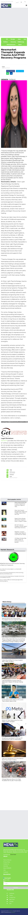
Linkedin (11, 901)
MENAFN (4, 79)
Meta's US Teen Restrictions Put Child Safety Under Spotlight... (12, 721)
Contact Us (6, 864)
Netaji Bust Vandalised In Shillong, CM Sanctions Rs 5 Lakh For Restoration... (12, 738)
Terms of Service (7, 860)
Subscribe (15, 887)
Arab (19, 39)
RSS (10, 903)
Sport (19, 44)
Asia (24, 39)
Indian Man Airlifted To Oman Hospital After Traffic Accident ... (12, 661)
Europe (12, 39)
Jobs (4, 870)
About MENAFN (7, 868)
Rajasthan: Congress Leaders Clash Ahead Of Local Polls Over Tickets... (20, 533)
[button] (21, 2)
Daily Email (11, 899)
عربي (17, 2)
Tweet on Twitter (20, 71)
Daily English (7, 878)
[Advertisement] (14, 22)
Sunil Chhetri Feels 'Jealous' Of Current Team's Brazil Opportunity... (12, 700)
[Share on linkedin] (11, 73)
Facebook (11, 893)
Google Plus (12, 897)
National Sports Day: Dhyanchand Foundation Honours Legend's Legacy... (12, 619)
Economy (13, 42)
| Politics (5, 42)
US (5, 39)
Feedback (5, 872)
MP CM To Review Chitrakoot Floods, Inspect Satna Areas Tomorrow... (21, 526)
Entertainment (9, 44)
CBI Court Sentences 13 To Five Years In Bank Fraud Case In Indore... (12, 759)
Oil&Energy (22, 42)
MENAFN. (11, 910)
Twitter (11, 895)
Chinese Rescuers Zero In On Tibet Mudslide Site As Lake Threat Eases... (12, 780)
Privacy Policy (6, 862)
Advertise (5, 866)
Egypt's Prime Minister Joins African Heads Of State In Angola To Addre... (21, 520)
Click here (13, 854)
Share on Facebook (10, 71)
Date (3, 66)
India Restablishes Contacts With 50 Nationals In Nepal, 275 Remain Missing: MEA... (12, 682)
